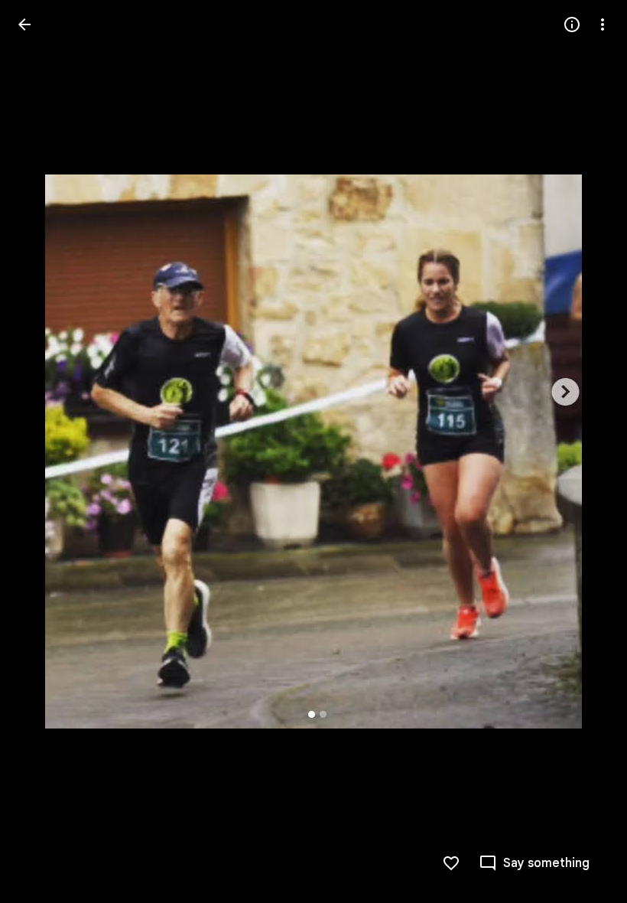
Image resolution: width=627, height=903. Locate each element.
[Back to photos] (24, 24)
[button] (534, 863)
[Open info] (572, 24)
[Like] (451, 863)
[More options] (602, 24)
